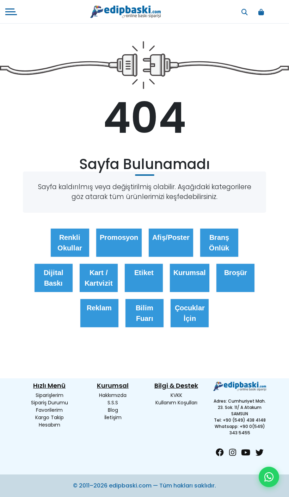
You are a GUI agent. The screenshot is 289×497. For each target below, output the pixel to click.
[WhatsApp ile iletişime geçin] (269, 477)
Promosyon (119, 237)
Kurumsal (189, 273)
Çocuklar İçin (190, 313)
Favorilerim (49, 410)
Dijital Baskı (53, 278)
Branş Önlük (219, 243)
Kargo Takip (49, 417)
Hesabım (49, 424)
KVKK (176, 395)
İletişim (113, 417)
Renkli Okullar (69, 243)
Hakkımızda (113, 395)
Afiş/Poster (171, 237)
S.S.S (112, 402)
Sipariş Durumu (49, 402)
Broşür (235, 273)
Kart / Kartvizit (99, 278)
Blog (113, 410)
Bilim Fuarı (144, 313)
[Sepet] (261, 11)
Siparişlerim (49, 395)
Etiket (144, 273)
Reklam (99, 308)
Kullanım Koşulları (176, 402)
